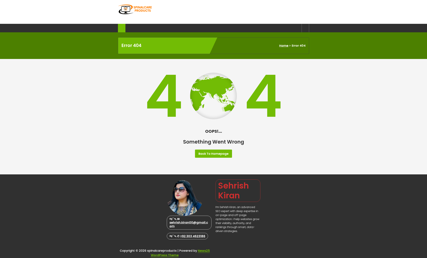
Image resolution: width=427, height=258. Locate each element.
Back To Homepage (213, 154)
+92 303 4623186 (192, 236)
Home (283, 45)
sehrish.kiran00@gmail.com (188, 224)
